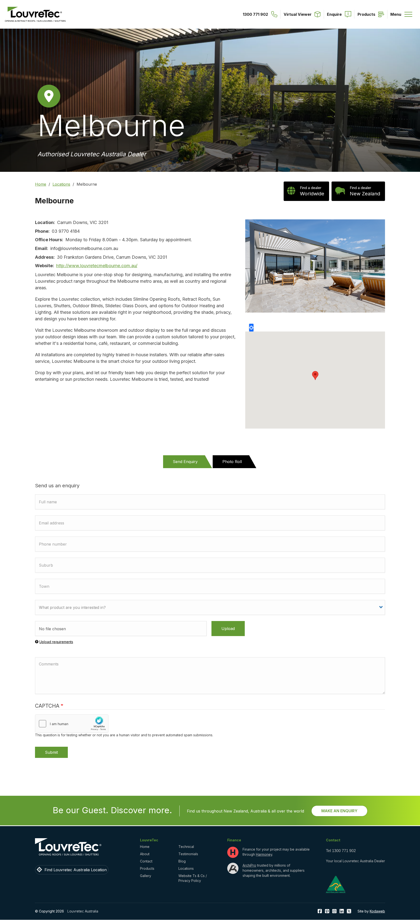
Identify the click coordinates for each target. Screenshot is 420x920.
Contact (146, 861)
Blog (182, 861)
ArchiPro (249, 865)
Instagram (334, 911)
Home (40, 184)
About (144, 854)
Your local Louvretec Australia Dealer (355, 861)
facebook (320, 911)
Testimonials (188, 854)
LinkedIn (341, 911)
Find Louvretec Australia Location (75, 869)
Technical (186, 847)
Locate (251, 328)
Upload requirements (56, 642)
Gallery (145, 876)
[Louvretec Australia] (35, 14)
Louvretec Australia (82, 911)
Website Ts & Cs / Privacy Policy (192, 878)
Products (147, 868)
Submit (51, 752)
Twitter (349, 911)
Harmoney (264, 854)
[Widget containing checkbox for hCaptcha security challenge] (71, 723)
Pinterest (327, 911)
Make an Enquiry (339, 810)
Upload (228, 628)
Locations (61, 184)
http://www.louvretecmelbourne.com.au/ (96, 265)
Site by (371, 911)
